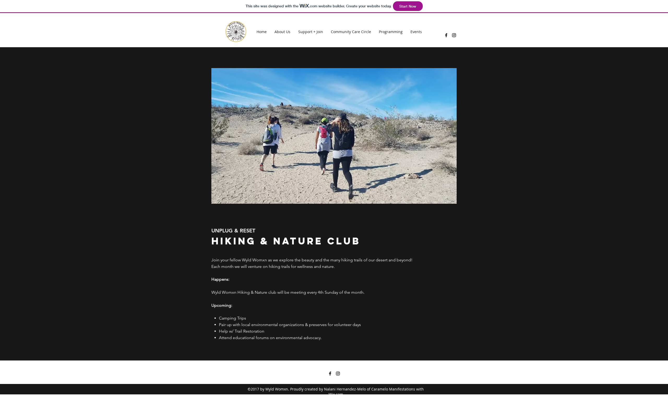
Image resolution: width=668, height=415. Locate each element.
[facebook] (446, 35)
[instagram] (454, 35)
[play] (444, 72)
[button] (334, 136)
